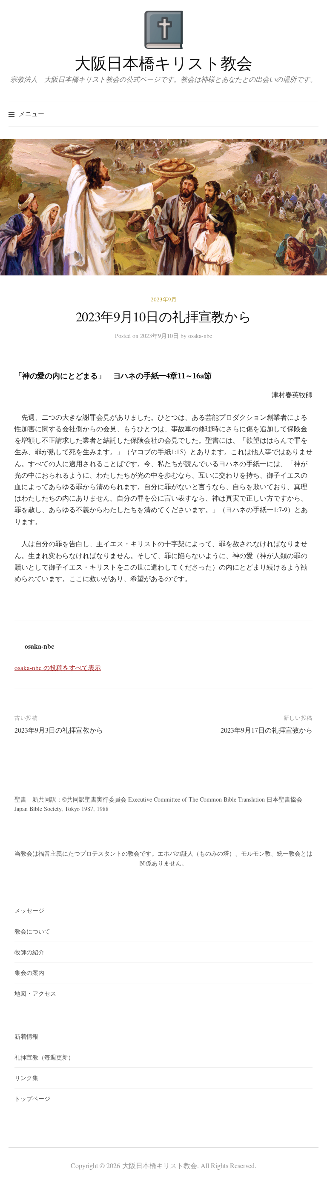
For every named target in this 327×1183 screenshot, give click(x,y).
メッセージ (29, 910)
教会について (32, 931)
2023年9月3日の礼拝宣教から (58, 729)
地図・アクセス (35, 993)
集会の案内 (29, 972)
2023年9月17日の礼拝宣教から (267, 729)
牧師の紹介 (29, 952)
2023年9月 (164, 299)
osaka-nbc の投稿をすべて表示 (57, 667)
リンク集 (26, 1078)
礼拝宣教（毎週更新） (44, 1057)
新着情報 (26, 1036)
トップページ (32, 1098)
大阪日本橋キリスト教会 (163, 63)
